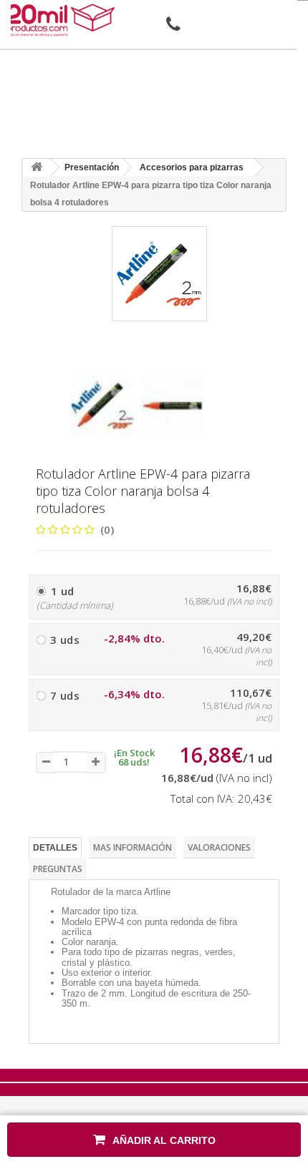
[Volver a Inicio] (36, 168)
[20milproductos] (62, 20)
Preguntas (57, 869)
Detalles (55, 848)
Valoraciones (219, 847)
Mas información (132, 847)
